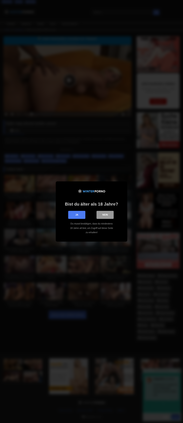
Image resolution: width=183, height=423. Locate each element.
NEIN (105, 215)
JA (76, 215)
